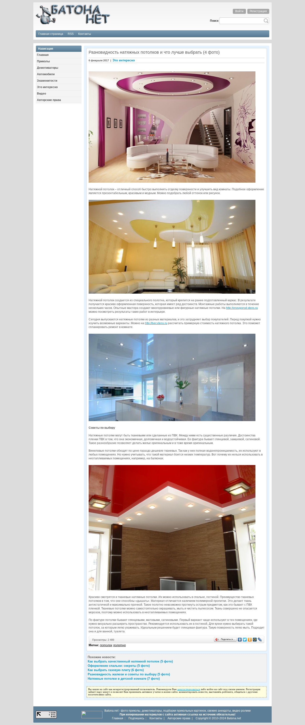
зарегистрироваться (188, 689)
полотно (119, 645)
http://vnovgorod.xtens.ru (242, 308)
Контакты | (156, 718)
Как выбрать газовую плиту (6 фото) (116, 670)
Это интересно (123, 60)
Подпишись (136, 718)
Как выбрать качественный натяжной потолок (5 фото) (130, 661)
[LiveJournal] (259, 639)
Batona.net (234, 718)
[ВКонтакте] (239, 639)
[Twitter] (244, 639)
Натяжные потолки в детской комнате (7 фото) (124, 678)
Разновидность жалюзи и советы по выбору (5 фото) (129, 674)
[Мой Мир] (254, 639)
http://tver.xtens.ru (156, 323)
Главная (117, 718)
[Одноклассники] (249, 639)
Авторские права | (180, 718)
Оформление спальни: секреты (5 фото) (119, 665)
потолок (106, 645)
